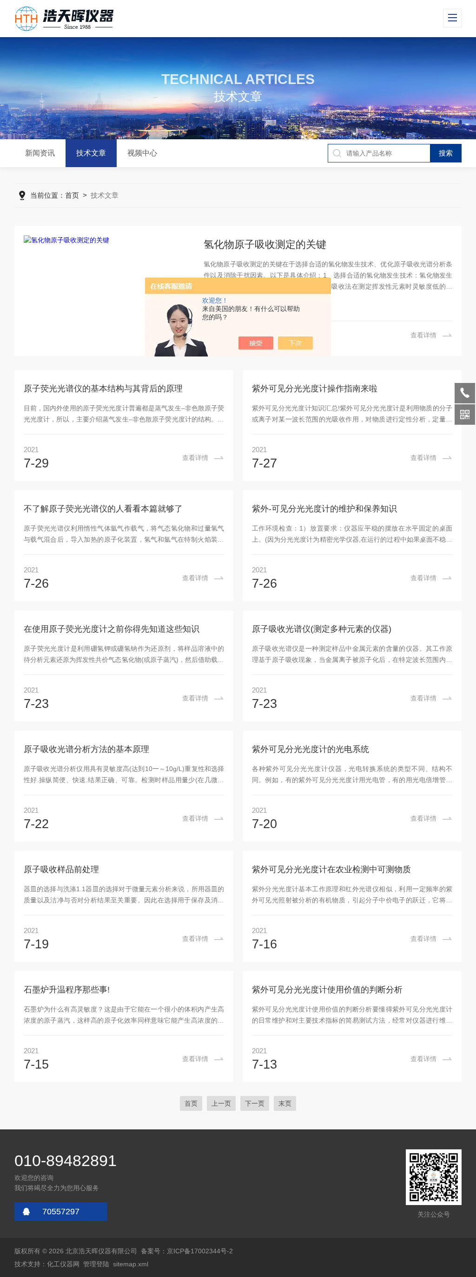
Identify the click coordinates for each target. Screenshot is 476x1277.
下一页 (254, 1103)
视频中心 (142, 153)
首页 (72, 195)
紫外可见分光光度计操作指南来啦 (314, 388)
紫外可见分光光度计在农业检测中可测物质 (331, 869)
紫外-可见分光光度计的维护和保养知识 (324, 508)
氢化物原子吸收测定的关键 (265, 244)
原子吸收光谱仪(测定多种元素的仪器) (321, 629)
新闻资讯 (40, 153)
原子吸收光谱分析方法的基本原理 (86, 749)
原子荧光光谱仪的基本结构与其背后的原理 (103, 388)
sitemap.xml (130, 1264)
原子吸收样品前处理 (61, 869)
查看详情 (423, 335)
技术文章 (91, 153)
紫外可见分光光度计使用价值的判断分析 (327, 989)
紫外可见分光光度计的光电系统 (310, 749)
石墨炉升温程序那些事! (67, 989)
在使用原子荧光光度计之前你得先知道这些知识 (111, 629)
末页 (284, 1103)
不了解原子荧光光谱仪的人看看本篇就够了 (103, 508)
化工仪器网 (63, 1264)
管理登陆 (96, 1264)
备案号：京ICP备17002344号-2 (187, 1251)
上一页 (221, 1103)
